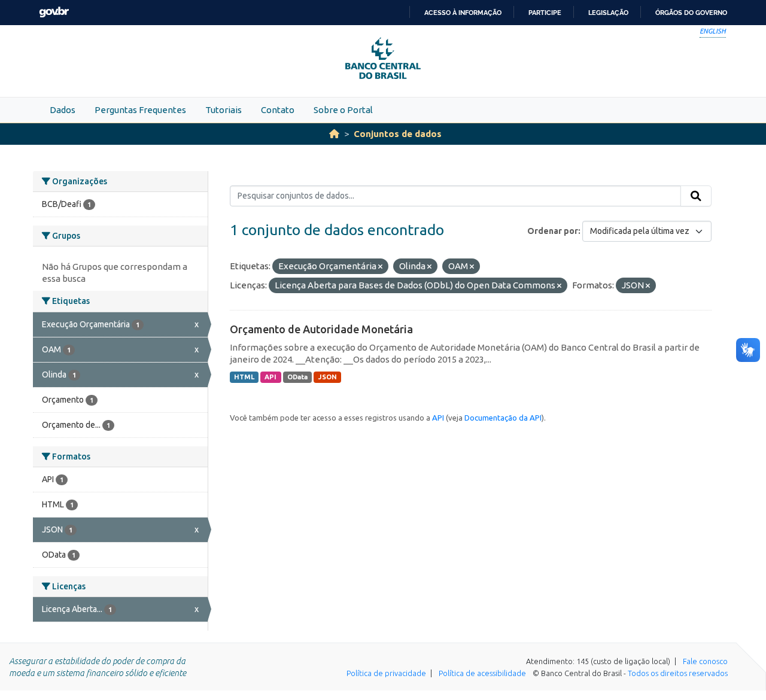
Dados (62, 110)
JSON (327, 377)
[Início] (334, 134)
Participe (544, 12)
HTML (244, 377)
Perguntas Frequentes (140, 110)
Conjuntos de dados (398, 134)
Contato (277, 110)
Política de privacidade (386, 673)
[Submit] (696, 196)
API (270, 377)
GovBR (54, 12)
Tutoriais (223, 110)
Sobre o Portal (343, 110)
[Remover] (380, 266)
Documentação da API (503, 417)
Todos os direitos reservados (678, 673)
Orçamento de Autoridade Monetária (321, 329)
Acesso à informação (462, 12)
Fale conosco (705, 661)
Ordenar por (552, 231)
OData (297, 377)
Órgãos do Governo (691, 12)
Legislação (608, 12)
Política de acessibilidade (482, 673)
